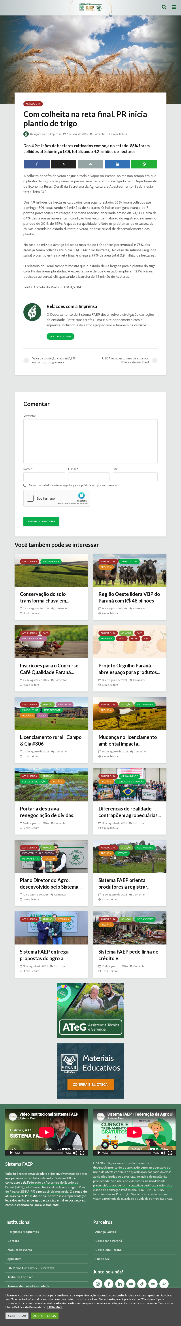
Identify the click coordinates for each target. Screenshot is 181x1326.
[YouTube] (131, 1283)
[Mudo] (75, 1153)
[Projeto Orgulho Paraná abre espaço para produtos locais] (129, 641)
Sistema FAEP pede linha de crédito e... (128, 955)
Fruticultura (129, 561)
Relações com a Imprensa (45, 134)
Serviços (122, 853)
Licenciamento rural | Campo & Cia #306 (51, 740)
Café (45, 633)
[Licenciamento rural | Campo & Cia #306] (51, 713)
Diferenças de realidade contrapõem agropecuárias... (129, 812)
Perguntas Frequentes (23, 1232)
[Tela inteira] (82, 1153)
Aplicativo (15, 1259)
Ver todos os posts (60, 336)
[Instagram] (97, 1283)
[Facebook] (108, 1283)
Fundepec (102, 1259)
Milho (134, 638)
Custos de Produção (34, 781)
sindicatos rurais (57, 1192)
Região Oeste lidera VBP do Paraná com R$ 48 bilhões (129, 597)
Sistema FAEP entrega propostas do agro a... (44, 955)
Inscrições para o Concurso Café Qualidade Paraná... (49, 669)
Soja (146, 638)
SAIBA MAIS (54, 1307)
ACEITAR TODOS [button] (44, 1316)
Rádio (42, 715)
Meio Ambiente (51, 561)
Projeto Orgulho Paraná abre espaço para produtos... (129, 669)
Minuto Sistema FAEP (33, 638)
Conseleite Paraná (108, 1250)
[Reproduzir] (11, 1153)
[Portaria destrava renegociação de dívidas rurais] (51, 784)
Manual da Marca (20, 1250)
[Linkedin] (119, 1283)
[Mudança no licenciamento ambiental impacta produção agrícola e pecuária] (129, 713)
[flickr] (153, 1283)
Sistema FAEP (64, 1178)
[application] (46, 1132)
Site (115, 469)
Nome (27, 469)
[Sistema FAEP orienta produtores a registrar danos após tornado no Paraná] (129, 856)
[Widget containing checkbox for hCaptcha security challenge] (56, 498)
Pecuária (106, 567)
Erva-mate (107, 638)
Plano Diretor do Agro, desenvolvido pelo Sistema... (51, 883)
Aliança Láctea (105, 1232)
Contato (13, 1241)
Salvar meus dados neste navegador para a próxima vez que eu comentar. (73, 485)
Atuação (126, 633)
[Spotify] (164, 1283)
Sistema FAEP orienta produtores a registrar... (124, 883)
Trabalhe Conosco (21, 1277)
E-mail (73, 469)
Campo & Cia (64, 704)
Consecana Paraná (108, 1241)
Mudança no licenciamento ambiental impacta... (127, 740)
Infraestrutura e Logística (38, 853)
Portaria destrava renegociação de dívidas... (48, 812)
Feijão (122, 638)
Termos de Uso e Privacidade (28, 1286)
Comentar (99, 134)
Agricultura (33, 103)
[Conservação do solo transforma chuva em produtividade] (51, 570)
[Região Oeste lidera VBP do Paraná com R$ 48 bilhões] (129, 570)
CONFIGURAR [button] (17, 1316)
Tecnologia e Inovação (130, 781)
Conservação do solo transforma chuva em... (44, 597)
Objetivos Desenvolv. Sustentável (31, 1268)
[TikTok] (142, 1283)
